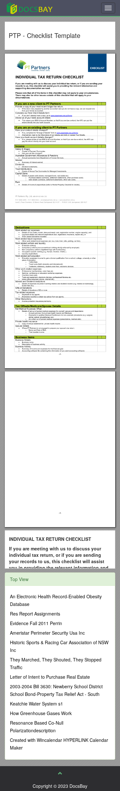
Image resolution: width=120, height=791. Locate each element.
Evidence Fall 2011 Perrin (36, 623)
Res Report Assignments (35, 613)
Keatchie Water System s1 (36, 703)
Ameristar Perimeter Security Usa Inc (47, 633)
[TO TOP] (60, 773)
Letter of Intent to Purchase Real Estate (50, 677)
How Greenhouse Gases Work (41, 713)
